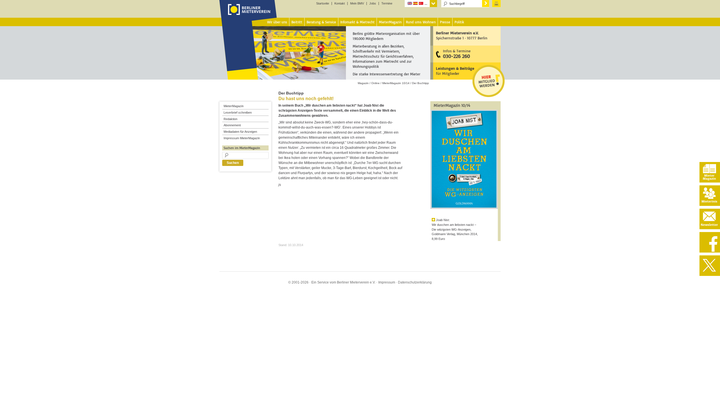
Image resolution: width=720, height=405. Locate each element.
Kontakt (339, 3)
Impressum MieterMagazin (242, 138)
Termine (386, 3)
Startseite (322, 3)
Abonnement (232, 125)
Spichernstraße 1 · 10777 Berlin (461, 35)
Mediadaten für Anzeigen (240, 131)
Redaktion (230, 119)
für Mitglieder (455, 71)
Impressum (386, 282)
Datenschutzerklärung (415, 282)
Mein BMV (357, 3)
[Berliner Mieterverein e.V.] (248, 15)
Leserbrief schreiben (238, 112)
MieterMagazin (234, 106)
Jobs (372, 3)
